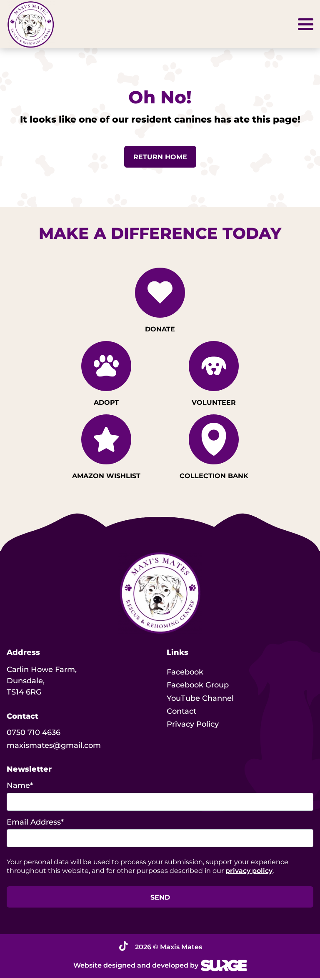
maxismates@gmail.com (54, 745)
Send (160, 897)
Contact (181, 711)
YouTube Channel (200, 698)
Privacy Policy (193, 724)
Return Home (160, 157)
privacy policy (248, 871)
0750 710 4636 (33, 732)
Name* (20, 785)
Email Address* (35, 822)
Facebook (185, 672)
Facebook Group (198, 685)
